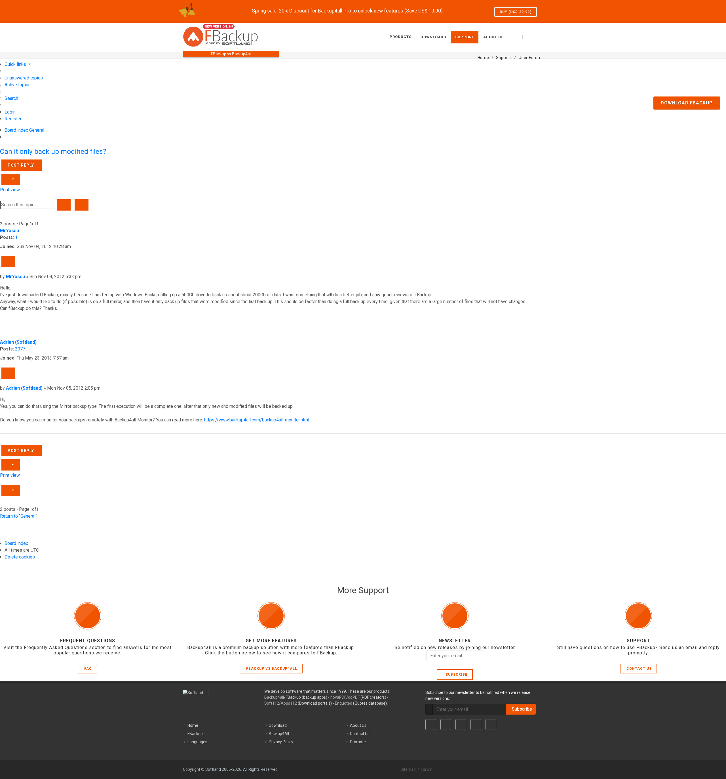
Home (192, 725)
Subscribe (455, 675)
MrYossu (9, 230)
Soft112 (271, 703)
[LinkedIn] (460, 724)
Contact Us (639, 669)
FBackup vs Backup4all (271, 669)
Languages (197, 742)
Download (278, 725)
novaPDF (338, 697)
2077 (20, 349)
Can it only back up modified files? (53, 151)
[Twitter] (445, 724)
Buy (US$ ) (515, 12)
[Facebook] (430, 724)
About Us (358, 725)
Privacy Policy (281, 742)
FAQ (88, 669)
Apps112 (289, 703)
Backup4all (274, 697)
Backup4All (279, 733)
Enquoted (343, 703)
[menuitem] (24, 78)
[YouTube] (475, 724)
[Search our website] (537, 36)
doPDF (354, 697)
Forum (426, 769)
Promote (358, 742)
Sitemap (408, 769)
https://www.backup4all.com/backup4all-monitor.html (256, 420)
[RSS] (491, 724)
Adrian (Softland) (18, 342)
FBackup (195, 733)
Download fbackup (687, 103)
